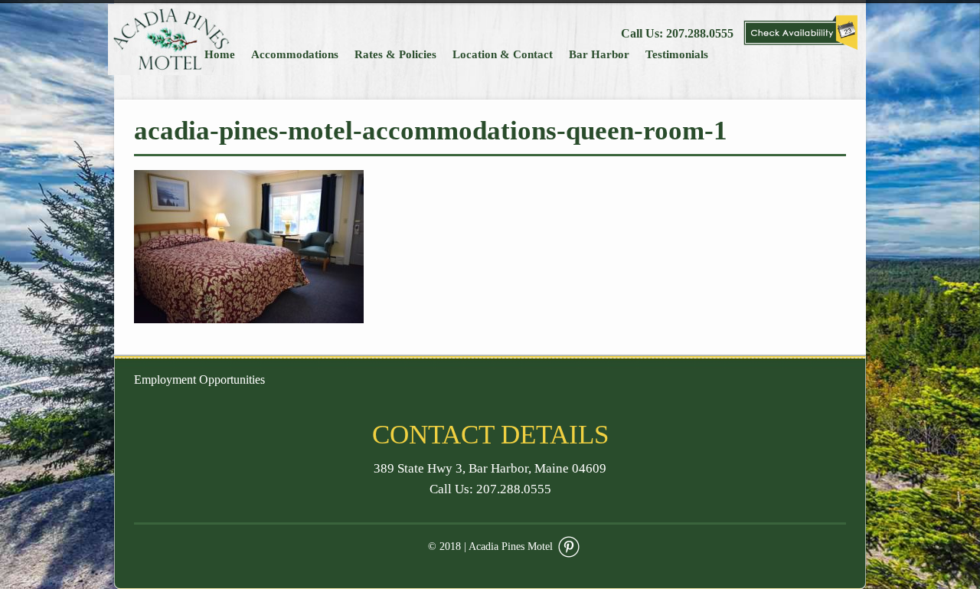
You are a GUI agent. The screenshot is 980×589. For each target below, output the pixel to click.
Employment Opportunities (199, 379)
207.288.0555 (699, 33)
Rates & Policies (395, 54)
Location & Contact (502, 54)
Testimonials (676, 54)
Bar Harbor (599, 54)
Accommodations (294, 54)
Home (219, 54)
